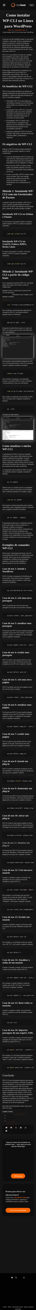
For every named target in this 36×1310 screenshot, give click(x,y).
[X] (16, 1278)
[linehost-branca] (18, 5)
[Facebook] (12, 1278)
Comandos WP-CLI (12, 1118)
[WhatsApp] (24, 1278)
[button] (4, 5)
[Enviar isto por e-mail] (6, 1127)
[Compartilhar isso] (11, 1127)
